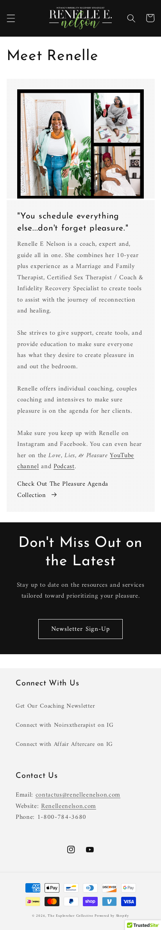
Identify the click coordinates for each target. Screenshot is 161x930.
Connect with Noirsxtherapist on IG (64, 725)
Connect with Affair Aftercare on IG (64, 744)
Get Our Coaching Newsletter (55, 706)
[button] (10, 18)
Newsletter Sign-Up (80, 629)
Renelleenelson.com (68, 806)
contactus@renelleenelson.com (78, 794)
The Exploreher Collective (70, 916)
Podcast (64, 466)
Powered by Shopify (112, 916)
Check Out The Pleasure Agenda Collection (62, 490)
